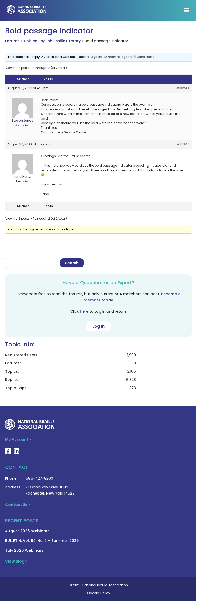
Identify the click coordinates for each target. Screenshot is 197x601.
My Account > (18, 439)
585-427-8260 (39, 478)
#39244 (183, 88)
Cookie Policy (98, 592)
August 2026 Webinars (27, 531)
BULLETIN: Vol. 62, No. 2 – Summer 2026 (42, 540)
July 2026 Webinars (24, 550)
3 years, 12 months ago (109, 57)
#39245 (183, 144)
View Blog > (16, 561)
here (84, 311)
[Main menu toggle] (186, 10)
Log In (98, 326)
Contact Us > (17, 504)
